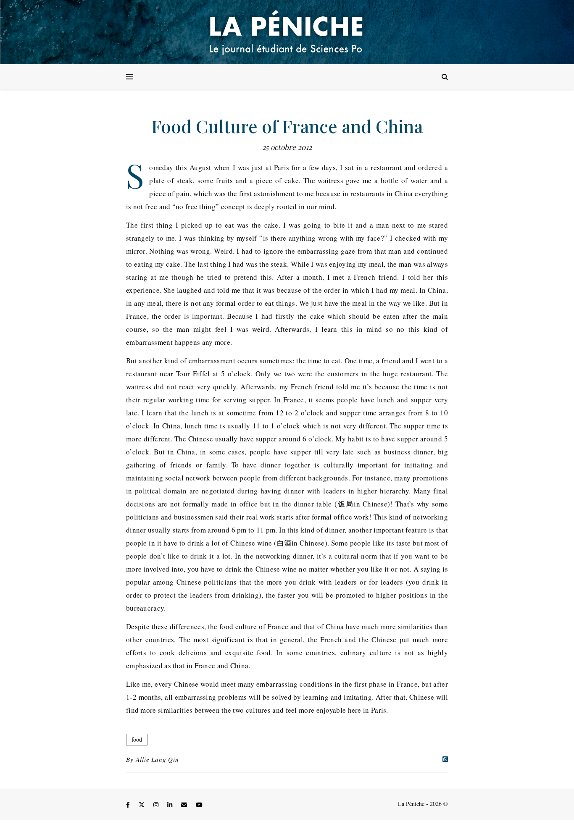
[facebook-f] (129, 805)
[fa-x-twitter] (142, 805)
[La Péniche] (287, 32)
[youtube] (199, 805)
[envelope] (185, 805)
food (137, 739)
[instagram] (156, 805)
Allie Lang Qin (157, 759)
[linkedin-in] (170, 805)
